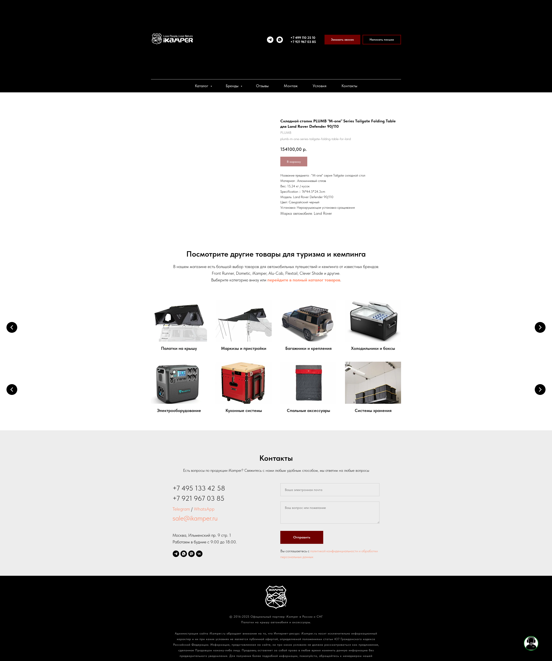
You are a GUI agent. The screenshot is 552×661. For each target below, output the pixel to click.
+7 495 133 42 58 (198, 488)
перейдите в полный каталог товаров (303, 279)
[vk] (199, 554)
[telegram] (270, 39)
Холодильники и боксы (373, 348)
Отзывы (262, 86)
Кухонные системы (244, 410)
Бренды (233, 86)
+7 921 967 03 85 (303, 42)
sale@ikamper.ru (195, 518)
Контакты (349, 86)
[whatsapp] (279, 39)
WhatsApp (204, 509)
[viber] (191, 554)
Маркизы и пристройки (243, 348)
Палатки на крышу (179, 348)
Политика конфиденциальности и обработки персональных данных (276, 627)
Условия (319, 86)
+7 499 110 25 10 (302, 38)
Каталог (202, 86)
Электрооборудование (179, 410)
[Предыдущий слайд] (11, 327)
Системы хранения (373, 410)
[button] (342, 39)
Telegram (181, 509)
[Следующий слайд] (540, 327)
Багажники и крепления (308, 348)
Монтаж (291, 86)
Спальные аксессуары (308, 410)
